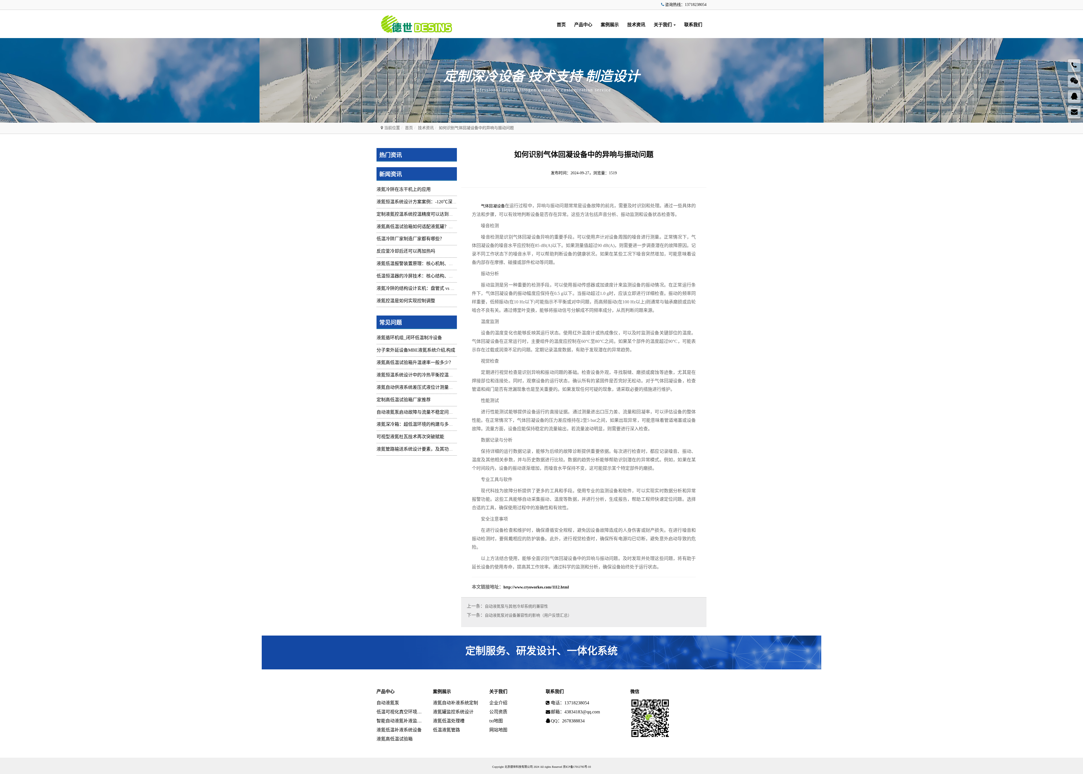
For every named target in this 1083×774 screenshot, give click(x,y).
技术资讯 (636, 24)
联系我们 (693, 24)
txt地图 (496, 720)
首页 (561, 24)
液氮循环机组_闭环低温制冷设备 (409, 337)
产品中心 (583, 24)
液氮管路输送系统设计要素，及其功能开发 (419, 449)
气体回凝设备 (493, 206)
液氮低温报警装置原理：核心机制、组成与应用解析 (428, 263)
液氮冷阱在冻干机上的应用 (404, 189)
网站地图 (498, 729)
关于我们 (663, 24)
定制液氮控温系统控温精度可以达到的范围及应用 (426, 214)
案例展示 (610, 24)
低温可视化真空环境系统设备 (400, 711)
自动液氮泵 (388, 702)
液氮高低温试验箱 (395, 738)
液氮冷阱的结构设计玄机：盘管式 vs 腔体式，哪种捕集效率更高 (441, 288)
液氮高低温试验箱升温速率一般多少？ (415, 362)
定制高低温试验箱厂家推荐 (404, 399)
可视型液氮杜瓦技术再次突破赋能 (410, 436)
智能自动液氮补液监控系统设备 (400, 720)
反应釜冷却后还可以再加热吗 (406, 251)
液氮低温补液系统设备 (399, 729)
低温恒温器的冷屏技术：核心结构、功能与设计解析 (428, 276)
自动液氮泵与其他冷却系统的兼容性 (516, 606)
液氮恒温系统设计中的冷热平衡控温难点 (417, 374)
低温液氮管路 (446, 729)
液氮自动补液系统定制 (455, 702)
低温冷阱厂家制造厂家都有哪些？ (410, 238)
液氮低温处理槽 (449, 720)
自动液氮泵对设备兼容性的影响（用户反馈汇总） (528, 615)
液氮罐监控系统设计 (453, 711)
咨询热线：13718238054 (685, 5)
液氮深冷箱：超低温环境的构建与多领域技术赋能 (426, 424)
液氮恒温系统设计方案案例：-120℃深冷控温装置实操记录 (435, 201)
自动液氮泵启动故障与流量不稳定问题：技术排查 (426, 412)
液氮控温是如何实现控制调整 (406, 300)
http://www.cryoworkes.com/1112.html (536, 587)
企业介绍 (498, 702)
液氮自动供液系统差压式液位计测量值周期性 (422, 387)
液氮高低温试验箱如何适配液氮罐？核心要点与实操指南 (433, 226)
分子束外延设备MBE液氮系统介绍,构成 (416, 350)
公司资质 (498, 711)
